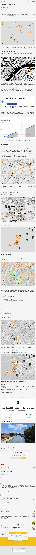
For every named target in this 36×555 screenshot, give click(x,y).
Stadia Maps (14, 89)
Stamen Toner (5, 54)
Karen (3, 482)
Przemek (5, 518)
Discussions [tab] (8, 511)
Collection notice (23, 548)
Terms (19, 548)
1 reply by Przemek (6, 491)
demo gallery (21, 146)
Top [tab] (1, 511)
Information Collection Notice (18, 536)
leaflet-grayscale (4, 290)
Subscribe (29, 1)
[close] (27, 523)
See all (3, 534)
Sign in (33, 1)
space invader (15, 17)
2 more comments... (3, 506)
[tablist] (5, 474)
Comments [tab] (3, 474)
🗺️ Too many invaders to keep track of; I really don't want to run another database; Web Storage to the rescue (15, 517)
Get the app (23, 550)
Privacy (17, 548)
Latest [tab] (4, 511)
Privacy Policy (25, 536)
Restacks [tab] (7, 474)
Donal (3, 494)
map (6, 17)
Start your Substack (15, 550)
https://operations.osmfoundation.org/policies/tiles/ (10, 498)
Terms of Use (22, 535)
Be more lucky (3, 521)
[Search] (34, 511)
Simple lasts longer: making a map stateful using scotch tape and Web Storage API (15, 515)
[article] (18, 516)
